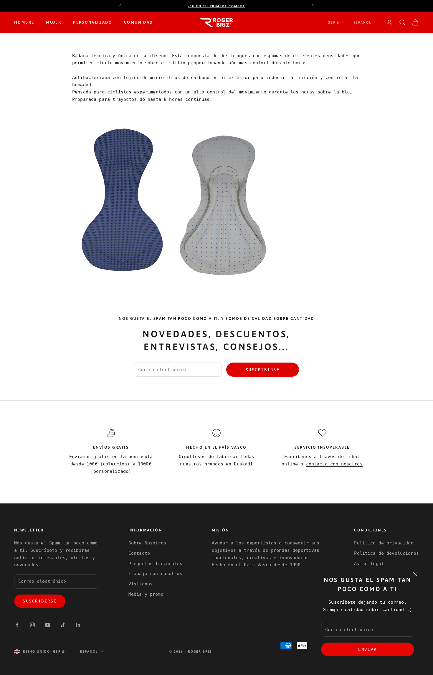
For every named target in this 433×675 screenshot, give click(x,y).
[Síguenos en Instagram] (32, 625)
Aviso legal (369, 563)
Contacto (139, 553)
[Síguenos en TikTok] (63, 625)
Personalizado (92, 22)
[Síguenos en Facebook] (17, 625)
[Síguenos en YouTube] (48, 625)
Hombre (24, 22)
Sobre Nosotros (147, 543)
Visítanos (140, 584)
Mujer (53, 22)
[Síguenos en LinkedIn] (78, 625)
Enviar (367, 649)
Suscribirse (263, 369)
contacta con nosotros (334, 464)
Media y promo (145, 594)
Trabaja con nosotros (155, 573)
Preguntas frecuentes (155, 563)
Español (362, 22)
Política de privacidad (383, 543)
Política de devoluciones (386, 553)
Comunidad (138, 22)
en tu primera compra (216, 6)
